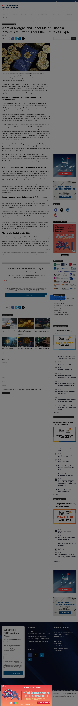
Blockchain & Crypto (17, 22)
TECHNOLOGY (9, 22)
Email (6, 280)
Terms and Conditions (15, 696)
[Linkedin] (19, 38)
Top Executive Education (46, 1)
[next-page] (5, 353)
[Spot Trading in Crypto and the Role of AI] (42, 342)
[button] (75, 1)
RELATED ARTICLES (7, 315)
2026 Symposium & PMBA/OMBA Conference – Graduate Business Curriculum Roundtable (67, 556)
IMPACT (53, 14)
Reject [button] (39, 703)
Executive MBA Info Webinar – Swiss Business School (66, 490)
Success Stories (58, 310)
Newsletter (37, 1)
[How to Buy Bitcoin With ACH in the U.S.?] (26, 342)
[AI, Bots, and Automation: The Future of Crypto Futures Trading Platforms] (42, 323)
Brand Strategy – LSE (63, 461)
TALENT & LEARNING (42, 14)
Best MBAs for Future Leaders (61, 301)
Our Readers (13, 1)
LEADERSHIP (6, 14)
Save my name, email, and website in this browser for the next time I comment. (23, 389)
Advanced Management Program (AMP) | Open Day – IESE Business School (67, 407)
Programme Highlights (59, 303)
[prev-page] (3, 353)
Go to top (48, 249)
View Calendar (56, 412)
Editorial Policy (61, 1)
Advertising (54, 1)
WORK (31, 14)
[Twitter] (16, 38)
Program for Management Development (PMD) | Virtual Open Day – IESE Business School (67, 377)
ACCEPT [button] (39, 700)
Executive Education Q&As (60, 312)
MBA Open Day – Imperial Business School (65, 532)
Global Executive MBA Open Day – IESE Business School (67, 538)
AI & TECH (15, 14)
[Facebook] (12, 38)
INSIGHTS (60, 14)
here (11, 139)
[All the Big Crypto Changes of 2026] (9, 342)
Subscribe (31, 1)
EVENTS (5, 17)
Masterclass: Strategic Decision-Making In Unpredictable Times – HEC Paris (66, 467)
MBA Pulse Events (58, 317)
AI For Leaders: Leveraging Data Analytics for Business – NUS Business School (66, 385)
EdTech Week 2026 (63, 550)
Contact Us (68, 1)
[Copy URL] (23, 38)
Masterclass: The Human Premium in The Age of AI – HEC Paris (67, 474)
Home (3, 1)
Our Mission (25, 1)
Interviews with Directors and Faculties (63, 305)
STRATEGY (24, 14)
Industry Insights (58, 308)
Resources (19, 1)
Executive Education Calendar (61, 314)
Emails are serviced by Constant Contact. (37, 290)
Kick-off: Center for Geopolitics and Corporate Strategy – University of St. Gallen (66, 393)
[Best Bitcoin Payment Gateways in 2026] (9, 323)
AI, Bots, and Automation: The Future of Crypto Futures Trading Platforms (42, 331)
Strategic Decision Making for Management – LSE (66, 456)
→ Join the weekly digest (26, 295)
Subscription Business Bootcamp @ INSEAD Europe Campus (67, 400)
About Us (7, 1)
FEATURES (69, 14)
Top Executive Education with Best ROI (64, 298)
